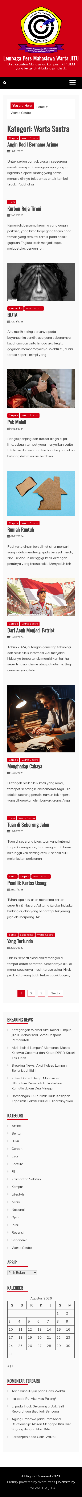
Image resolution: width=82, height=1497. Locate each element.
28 (49, 1346)
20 (39, 1337)
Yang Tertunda (20, 941)
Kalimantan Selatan (26, 1179)
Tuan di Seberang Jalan (28, 824)
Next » (55, 993)
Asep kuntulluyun (24, 1391)
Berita (12, 876)
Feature (17, 1164)
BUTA (12, 314)
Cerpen (13, 138)
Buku (15, 1141)
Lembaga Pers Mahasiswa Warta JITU (41, 58)
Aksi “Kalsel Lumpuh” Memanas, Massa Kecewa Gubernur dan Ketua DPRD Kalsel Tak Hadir (43, 1052)
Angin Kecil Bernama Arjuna (32, 144)
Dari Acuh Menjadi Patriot (30, 630)
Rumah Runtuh (20, 529)
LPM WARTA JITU (40, 1488)
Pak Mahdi (16, 422)
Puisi (12, 201)
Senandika (15, 308)
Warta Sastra (30, 138)
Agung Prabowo (24, 1419)
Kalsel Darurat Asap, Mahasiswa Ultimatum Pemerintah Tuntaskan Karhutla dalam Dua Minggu (37, 1083)
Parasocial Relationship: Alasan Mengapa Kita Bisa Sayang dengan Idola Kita (41, 1424)
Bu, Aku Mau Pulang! (40, 1398)
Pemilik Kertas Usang (26, 882)
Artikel (16, 1126)
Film (14, 1171)
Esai (15, 1156)
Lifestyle (18, 1194)
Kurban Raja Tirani (24, 208)
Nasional (18, 1209)
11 (20, 1329)
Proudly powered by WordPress (31, 1482)
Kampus (18, 1187)
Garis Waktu (55, 1391)
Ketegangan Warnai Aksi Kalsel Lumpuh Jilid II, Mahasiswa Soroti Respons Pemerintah (41, 1035)
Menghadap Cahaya (24, 766)
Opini (15, 1217)
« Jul (10, 1366)
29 (59, 1346)
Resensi (18, 1232)
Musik (16, 1202)
